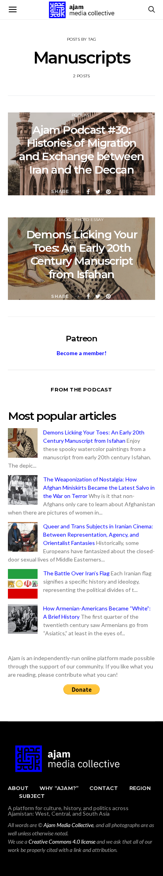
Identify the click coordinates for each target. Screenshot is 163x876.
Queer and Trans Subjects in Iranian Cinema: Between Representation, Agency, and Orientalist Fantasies (98, 534)
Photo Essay (89, 219)
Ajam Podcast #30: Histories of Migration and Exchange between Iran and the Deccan (81, 149)
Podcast (81, 115)
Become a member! (81, 353)
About (18, 788)
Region (140, 788)
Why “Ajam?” (59, 788)
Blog (65, 219)
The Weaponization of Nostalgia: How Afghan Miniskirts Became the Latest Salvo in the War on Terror (99, 487)
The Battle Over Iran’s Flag (76, 573)
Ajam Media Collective (68, 825)
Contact (103, 788)
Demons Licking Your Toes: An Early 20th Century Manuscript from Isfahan (81, 254)
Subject (32, 796)
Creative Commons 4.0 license (61, 841)
